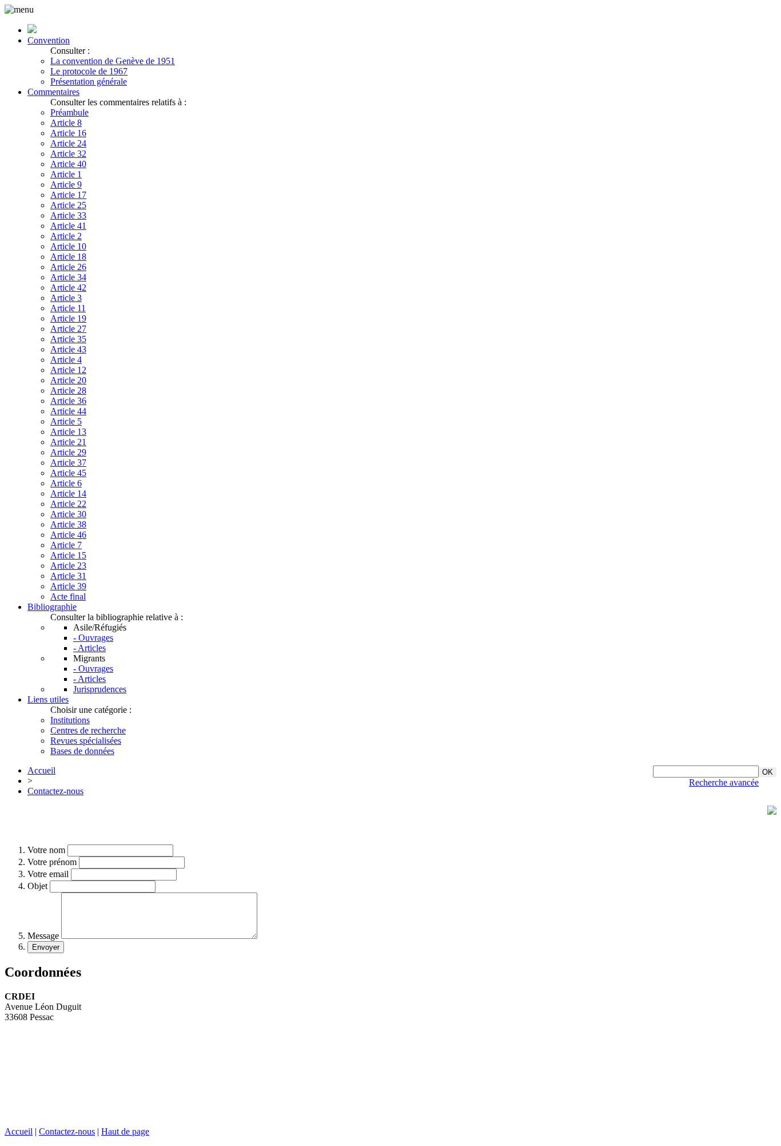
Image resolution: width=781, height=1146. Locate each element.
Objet (37, 886)
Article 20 (68, 380)
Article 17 (68, 195)
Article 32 (68, 153)
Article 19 (68, 318)
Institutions (70, 720)
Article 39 (68, 586)
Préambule (69, 112)
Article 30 (68, 514)
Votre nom (46, 850)
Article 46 (68, 535)
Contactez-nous (55, 791)
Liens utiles (48, 699)
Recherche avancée (724, 782)
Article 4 (66, 359)
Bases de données (82, 751)
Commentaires (53, 92)
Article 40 (68, 164)
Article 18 (68, 256)
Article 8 (66, 123)
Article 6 (66, 483)
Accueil (41, 770)
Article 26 (68, 267)
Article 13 (68, 432)
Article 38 (68, 524)
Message (43, 936)
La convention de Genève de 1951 (112, 61)
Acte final (68, 596)
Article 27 (68, 329)
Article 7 (66, 545)
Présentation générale (88, 81)
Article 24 (68, 143)
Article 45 (68, 473)
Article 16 (68, 133)
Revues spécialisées (85, 741)
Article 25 (68, 205)
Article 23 (68, 565)
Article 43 (68, 349)
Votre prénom (52, 862)
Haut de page (125, 1131)
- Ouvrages (93, 638)
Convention (48, 40)
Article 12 (68, 370)
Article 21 (68, 442)
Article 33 (68, 215)
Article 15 (68, 555)
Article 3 (66, 298)
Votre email (48, 874)
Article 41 (68, 226)
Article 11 (68, 308)
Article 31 (68, 576)
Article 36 (68, 401)
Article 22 (68, 504)
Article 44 (68, 411)
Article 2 (66, 236)
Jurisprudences (99, 689)
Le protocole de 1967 (88, 71)
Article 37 (68, 462)
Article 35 (68, 339)
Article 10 (68, 246)
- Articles (89, 648)
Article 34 (68, 277)
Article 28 (68, 390)
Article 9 (66, 184)
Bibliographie (52, 607)
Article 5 (66, 421)
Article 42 (68, 287)
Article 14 (68, 493)
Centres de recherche (88, 730)
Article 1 (66, 174)
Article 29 (68, 452)
